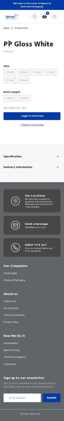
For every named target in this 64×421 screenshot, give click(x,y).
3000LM (24, 98)
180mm (23, 80)
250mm (37, 72)
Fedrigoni (8, 51)
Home (6, 28)
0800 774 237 (36, 244)
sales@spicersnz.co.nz (35, 227)
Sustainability (11, 343)
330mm (50, 72)
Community (10, 364)
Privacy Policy (11, 321)
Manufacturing (12, 350)
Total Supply (10, 273)
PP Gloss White (21, 28)
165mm (10, 72)
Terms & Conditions (14, 315)
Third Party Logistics (15, 356)
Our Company (11, 308)
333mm (10, 80)
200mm (23, 72)
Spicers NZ (35, 413)
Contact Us (10, 301)
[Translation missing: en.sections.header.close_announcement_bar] (61, 5)
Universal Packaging (14, 280)
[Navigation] (54, 16)
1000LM (10, 98)
